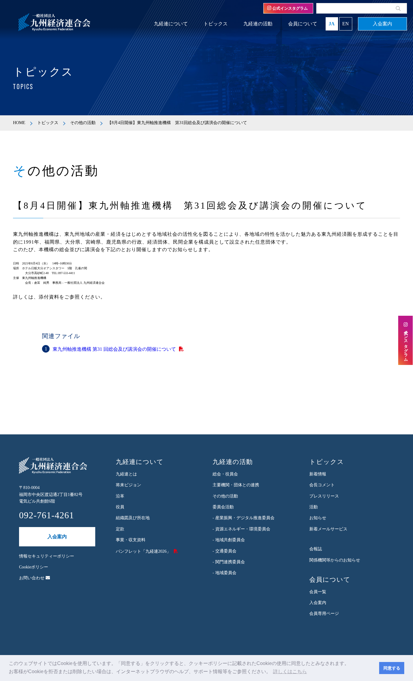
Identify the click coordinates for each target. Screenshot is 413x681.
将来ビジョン (128, 485)
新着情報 (317, 474)
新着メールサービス (328, 529)
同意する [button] (391, 668)
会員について (302, 23)
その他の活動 (83, 122)
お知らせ (317, 518)
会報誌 (315, 549)
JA (332, 23)
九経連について (171, 23)
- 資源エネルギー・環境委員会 (241, 529)
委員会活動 (223, 507)
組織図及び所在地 (133, 518)
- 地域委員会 (224, 573)
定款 (120, 529)
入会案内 (382, 23)
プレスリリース (324, 496)
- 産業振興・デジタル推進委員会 (244, 518)
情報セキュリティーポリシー (46, 556)
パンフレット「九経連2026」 (143, 551)
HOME (19, 122)
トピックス (215, 23)
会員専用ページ (324, 613)
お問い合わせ (32, 578)
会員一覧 (317, 592)
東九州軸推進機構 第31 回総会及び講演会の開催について (114, 349)
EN (345, 23)
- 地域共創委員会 (229, 540)
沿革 (120, 496)
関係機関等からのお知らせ (334, 560)
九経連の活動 (257, 23)
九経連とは (126, 474)
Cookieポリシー (33, 567)
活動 (313, 507)
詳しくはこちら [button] (290, 671)
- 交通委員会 (224, 551)
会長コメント (322, 485)
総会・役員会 (225, 474)
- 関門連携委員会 (229, 562)
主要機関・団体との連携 (236, 485)
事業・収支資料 (130, 540)
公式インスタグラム (290, 8)
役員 (120, 507)
